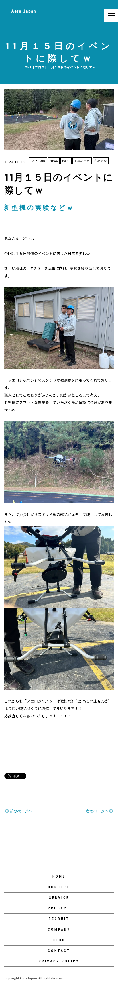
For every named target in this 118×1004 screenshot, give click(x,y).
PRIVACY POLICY (59, 961)
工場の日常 (82, 160)
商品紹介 (100, 160)
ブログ (39, 67)
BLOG (59, 940)
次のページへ (97, 811)
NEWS (54, 160)
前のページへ (21, 811)
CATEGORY (38, 160)
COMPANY (59, 929)
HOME (27, 67)
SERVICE (59, 898)
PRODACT (59, 908)
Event (66, 160)
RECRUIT (59, 919)
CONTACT (59, 951)
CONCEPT (59, 887)
